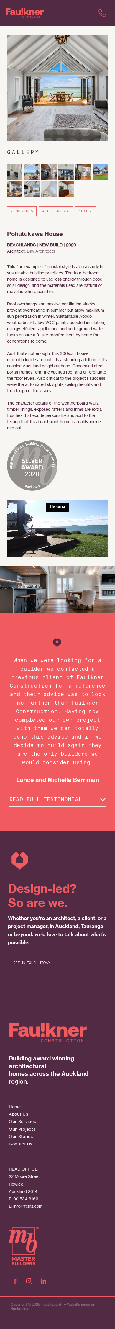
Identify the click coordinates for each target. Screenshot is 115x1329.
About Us (18, 1114)
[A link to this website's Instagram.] (29, 1281)
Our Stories (21, 1136)
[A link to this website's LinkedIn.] (43, 1281)
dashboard (52, 1304)
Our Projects (22, 1129)
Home (15, 1106)
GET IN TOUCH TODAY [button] (31, 963)
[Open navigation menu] (88, 13)
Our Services (22, 1121)
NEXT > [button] (85, 211)
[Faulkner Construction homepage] (43, 13)
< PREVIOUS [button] (21, 211)
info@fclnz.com (27, 1206)
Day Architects (41, 250)
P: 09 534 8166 (23, 1198)
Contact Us (20, 1143)
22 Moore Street (24, 1176)
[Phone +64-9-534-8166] (102, 13)
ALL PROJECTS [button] (55, 211)
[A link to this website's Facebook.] (15, 1281)
